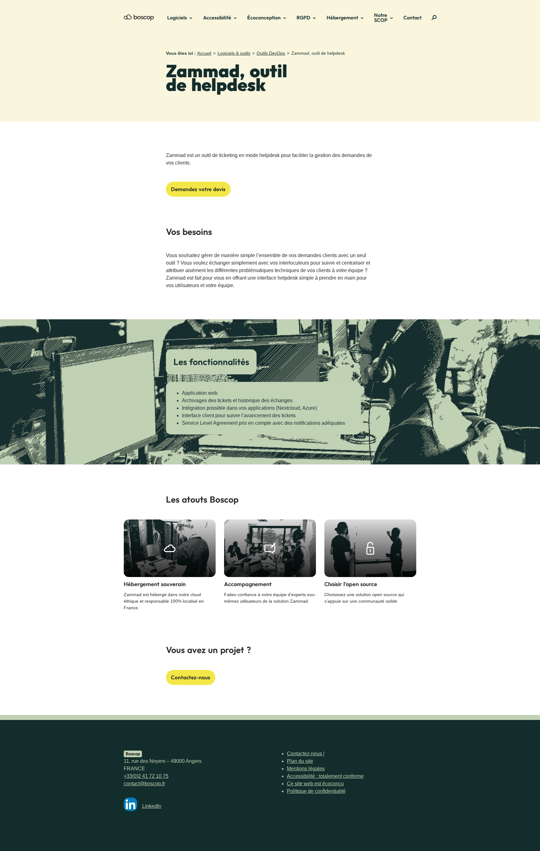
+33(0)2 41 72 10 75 (146, 776)
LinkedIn (151, 806)
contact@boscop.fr (144, 783)
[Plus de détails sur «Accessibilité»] (237, 17)
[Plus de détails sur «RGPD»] (316, 17)
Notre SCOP (381, 17)
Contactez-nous (190, 677)
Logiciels (177, 17)
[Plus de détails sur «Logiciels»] (193, 17)
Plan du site (300, 761)
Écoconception (264, 17)
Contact (412, 17)
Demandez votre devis (198, 189)
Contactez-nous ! (305, 753)
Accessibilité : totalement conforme (325, 776)
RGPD (303, 17)
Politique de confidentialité (316, 791)
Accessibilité (217, 17)
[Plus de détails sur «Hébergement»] (364, 17)
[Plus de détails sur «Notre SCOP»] (393, 18)
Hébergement (342, 17)
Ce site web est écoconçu (315, 783)
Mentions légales (306, 768)
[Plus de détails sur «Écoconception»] (287, 17)
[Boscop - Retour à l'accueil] (139, 17)
